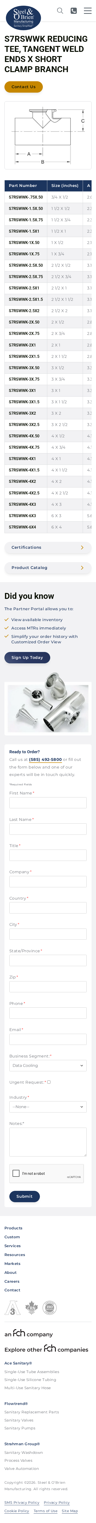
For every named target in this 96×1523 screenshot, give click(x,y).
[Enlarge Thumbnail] (48, 135)
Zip (13, 977)
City (14, 924)
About (10, 1272)
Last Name (21, 819)
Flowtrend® (16, 1403)
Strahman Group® (22, 1444)
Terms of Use (46, 1511)
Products (13, 1228)
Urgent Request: (27, 1082)
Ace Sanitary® (18, 1363)
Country (18, 898)
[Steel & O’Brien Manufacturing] (23, 18)
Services (12, 1245)
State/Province (25, 951)
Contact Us (23, 86)
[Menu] (88, 11)
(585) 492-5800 (73, 11)
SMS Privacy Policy (22, 1502)
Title (14, 845)
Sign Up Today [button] (27, 657)
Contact (12, 1290)
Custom (12, 1237)
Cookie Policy (16, 1511)
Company (20, 872)
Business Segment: (30, 1056)
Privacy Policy (57, 1502)
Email (16, 1029)
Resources (14, 1254)
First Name (21, 793)
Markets (12, 1263)
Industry (19, 1097)
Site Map (70, 1511)
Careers (11, 1281)
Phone (17, 1003)
